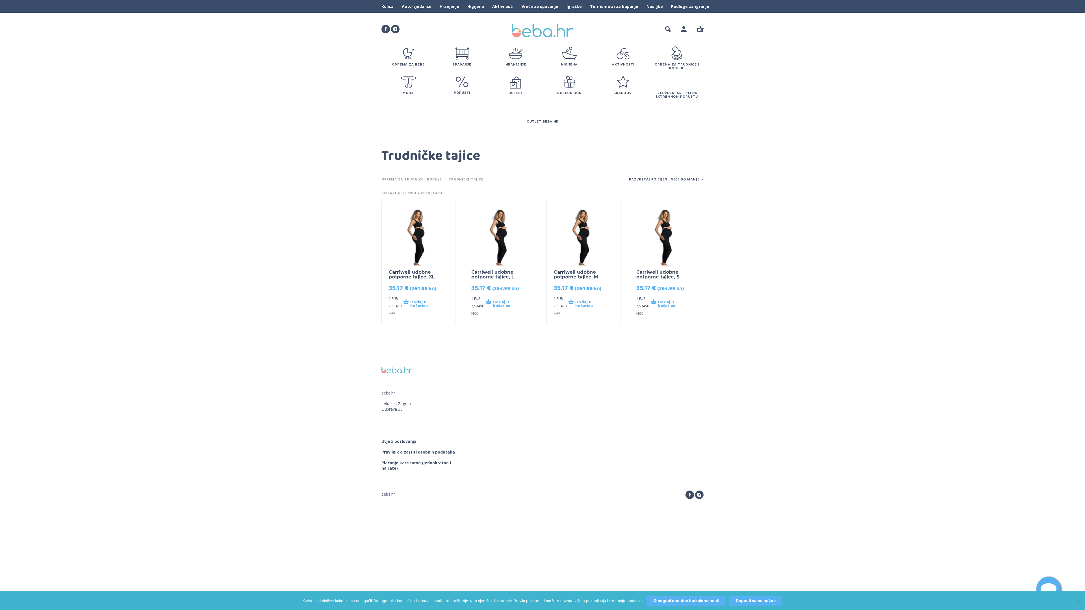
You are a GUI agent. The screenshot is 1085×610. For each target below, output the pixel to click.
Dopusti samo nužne (756, 600)
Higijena (475, 6)
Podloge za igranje (690, 6)
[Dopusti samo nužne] (1078, 601)
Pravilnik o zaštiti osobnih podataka (418, 452)
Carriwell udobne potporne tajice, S (658, 274)
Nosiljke (654, 6)
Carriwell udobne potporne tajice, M (576, 274)
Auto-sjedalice (416, 6)
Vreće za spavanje (540, 6)
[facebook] (385, 29)
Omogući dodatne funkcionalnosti (686, 600)
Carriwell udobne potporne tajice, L (492, 274)
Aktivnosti (502, 6)
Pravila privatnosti (529, 600)
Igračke (574, 6)
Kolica (387, 6)
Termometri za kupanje (614, 6)
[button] (668, 29)
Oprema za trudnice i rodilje (411, 179)
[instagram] (395, 29)
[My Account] (684, 29)
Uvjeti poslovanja (398, 441)
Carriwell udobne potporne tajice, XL (412, 274)
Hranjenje (449, 6)
